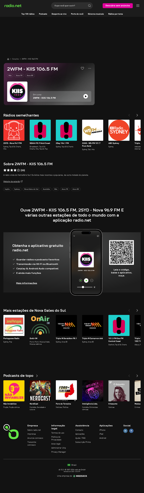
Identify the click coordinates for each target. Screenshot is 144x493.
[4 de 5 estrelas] (15, 170)
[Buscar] (89, 5)
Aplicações (80, 434)
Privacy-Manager (58, 452)
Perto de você (77, 14)
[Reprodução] (85, 96)
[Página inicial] (8, 59)
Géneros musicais (96, 14)
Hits (10, 75)
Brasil (73, 465)
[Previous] (129, 114)
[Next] (137, 114)
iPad (101, 434)
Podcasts (43, 14)
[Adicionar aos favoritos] (82, 68)
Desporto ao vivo (59, 14)
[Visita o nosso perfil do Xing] (131, 430)
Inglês (7, 189)
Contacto (79, 430)
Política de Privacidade (56, 438)
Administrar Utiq (58, 448)
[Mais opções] (89, 68)
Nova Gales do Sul (31, 189)
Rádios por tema (115, 14)
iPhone (102, 430)
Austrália (46, 189)
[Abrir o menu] (138, 5)
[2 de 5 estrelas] (8, 170)
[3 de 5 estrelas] (11, 170)
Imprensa (31, 434)
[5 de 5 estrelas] (18, 170)
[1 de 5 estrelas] (5, 170)
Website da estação (11, 182)
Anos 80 (30, 75)
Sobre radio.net (34, 430)
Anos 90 (19, 75)
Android (102, 438)
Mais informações (26, 283)
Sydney (17, 189)
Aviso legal (55, 444)
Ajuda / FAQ (80, 438)
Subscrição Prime (83, 442)
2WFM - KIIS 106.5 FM (44, 98)
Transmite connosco (31, 443)
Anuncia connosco (35, 438)
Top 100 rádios (27, 14)
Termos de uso (57, 433)
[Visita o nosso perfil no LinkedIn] (125, 430)
